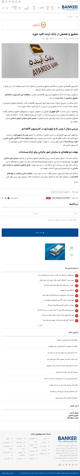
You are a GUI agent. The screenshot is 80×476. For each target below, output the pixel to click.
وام (19, 8)
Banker (64, 94)
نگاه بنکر (7, 459)
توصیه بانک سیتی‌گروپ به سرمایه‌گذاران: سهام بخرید (58, 295)
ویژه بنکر (48, 8)
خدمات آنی (6, 442)
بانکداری (41, 8)
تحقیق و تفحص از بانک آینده (60, 192)
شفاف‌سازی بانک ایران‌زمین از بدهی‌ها (67, 340)
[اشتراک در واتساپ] (3, 198)
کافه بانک (19, 442)
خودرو (32, 451)
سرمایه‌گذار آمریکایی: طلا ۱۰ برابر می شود (66, 398)
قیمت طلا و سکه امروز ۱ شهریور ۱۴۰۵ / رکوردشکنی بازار (62, 359)
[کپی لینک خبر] (43, 39)
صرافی (8, 439)
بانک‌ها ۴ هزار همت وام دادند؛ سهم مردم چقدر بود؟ (58, 320)
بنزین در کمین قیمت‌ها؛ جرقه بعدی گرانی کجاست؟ (58, 285)
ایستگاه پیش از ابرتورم (67, 290)
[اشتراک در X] (6, 198)
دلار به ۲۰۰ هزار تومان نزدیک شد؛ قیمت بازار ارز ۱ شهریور (62, 366)
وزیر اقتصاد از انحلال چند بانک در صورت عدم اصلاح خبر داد (56, 275)
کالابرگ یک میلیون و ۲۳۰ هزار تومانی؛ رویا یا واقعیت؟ (63, 346)
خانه (59, 8)
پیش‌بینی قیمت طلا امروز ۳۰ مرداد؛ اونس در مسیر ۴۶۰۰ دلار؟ (55, 310)
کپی (48, 198)
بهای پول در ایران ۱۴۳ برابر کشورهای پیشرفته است (59, 300)
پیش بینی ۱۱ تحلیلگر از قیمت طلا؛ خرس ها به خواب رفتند (56, 280)
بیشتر (40, 325)
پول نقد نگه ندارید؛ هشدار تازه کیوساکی (67, 372)
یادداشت (31, 459)
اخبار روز (52, 8)
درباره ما (44, 442)
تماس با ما (43, 446)
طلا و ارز (34, 8)
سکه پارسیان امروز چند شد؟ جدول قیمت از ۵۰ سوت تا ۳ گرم (61, 379)
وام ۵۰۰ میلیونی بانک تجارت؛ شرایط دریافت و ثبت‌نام (58, 315)
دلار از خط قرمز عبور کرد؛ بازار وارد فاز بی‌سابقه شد (64, 392)
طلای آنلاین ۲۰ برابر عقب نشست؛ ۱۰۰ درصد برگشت (63, 385)
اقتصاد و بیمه (14, 8)
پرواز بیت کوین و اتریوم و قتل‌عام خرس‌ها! (61, 305)
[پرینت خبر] (47, 39)
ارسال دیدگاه (39, 233)
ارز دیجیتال (26, 8)
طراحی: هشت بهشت (7, 473)
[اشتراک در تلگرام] (9, 198)
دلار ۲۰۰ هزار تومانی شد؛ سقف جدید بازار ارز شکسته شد (62, 353)
